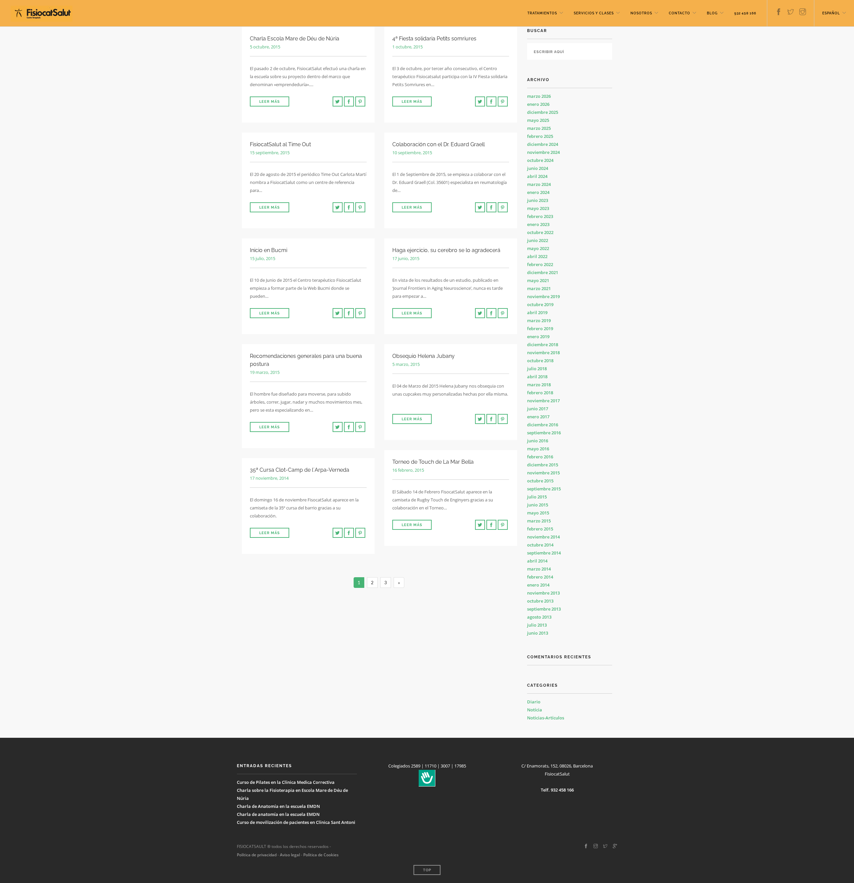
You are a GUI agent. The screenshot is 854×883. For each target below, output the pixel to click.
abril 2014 (537, 561)
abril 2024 (537, 176)
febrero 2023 (540, 216)
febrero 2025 (540, 136)
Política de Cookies (321, 855)
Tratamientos (542, 13)
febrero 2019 (540, 328)
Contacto (679, 13)
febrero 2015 (540, 529)
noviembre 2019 (543, 296)
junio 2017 (537, 409)
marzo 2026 (539, 96)
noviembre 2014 (543, 537)
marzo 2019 (539, 320)
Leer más (269, 101)
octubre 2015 (540, 481)
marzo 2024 (539, 184)
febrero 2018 (540, 393)
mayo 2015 (538, 513)
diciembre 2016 (542, 425)
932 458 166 (745, 13)
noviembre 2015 (543, 473)
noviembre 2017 (543, 401)
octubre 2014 (540, 545)
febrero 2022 (540, 264)
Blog (712, 13)
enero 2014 (538, 585)
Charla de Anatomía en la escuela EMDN (278, 806)
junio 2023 (537, 200)
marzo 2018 (539, 385)
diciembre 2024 (542, 144)
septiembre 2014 (544, 553)
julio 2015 (537, 497)
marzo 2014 (539, 569)
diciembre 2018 (542, 345)
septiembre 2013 (544, 609)
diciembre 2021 (542, 272)
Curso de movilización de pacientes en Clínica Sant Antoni (296, 822)
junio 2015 (537, 505)
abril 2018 (537, 377)
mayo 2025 (538, 120)
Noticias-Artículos (545, 718)
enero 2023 (538, 224)
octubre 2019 (540, 304)
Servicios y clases (594, 13)
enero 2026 (538, 104)
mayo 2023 (538, 208)
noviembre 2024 (543, 152)
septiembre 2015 (544, 489)
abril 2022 (537, 256)
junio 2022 (537, 240)
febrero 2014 (540, 577)
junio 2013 (537, 633)
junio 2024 (537, 168)
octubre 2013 (540, 601)
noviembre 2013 (543, 593)
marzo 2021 (539, 288)
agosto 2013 (539, 617)
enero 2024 (538, 192)
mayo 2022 (538, 248)
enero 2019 (538, 337)
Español (831, 13)
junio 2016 (537, 441)
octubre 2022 (540, 232)
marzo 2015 (539, 521)
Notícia (534, 710)
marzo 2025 (539, 128)
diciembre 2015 (542, 465)
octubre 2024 (540, 160)
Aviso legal (289, 855)
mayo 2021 (538, 280)
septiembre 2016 (544, 433)
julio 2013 (537, 625)
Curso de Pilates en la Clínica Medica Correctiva (286, 782)
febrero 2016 (540, 457)
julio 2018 (537, 369)
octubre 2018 (540, 361)
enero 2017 (538, 417)
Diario (533, 702)
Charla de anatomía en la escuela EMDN (278, 814)
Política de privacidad (257, 855)
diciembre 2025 (542, 112)
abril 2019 (537, 312)
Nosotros (641, 13)
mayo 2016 (538, 449)
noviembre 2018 (543, 353)
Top (427, 870)
